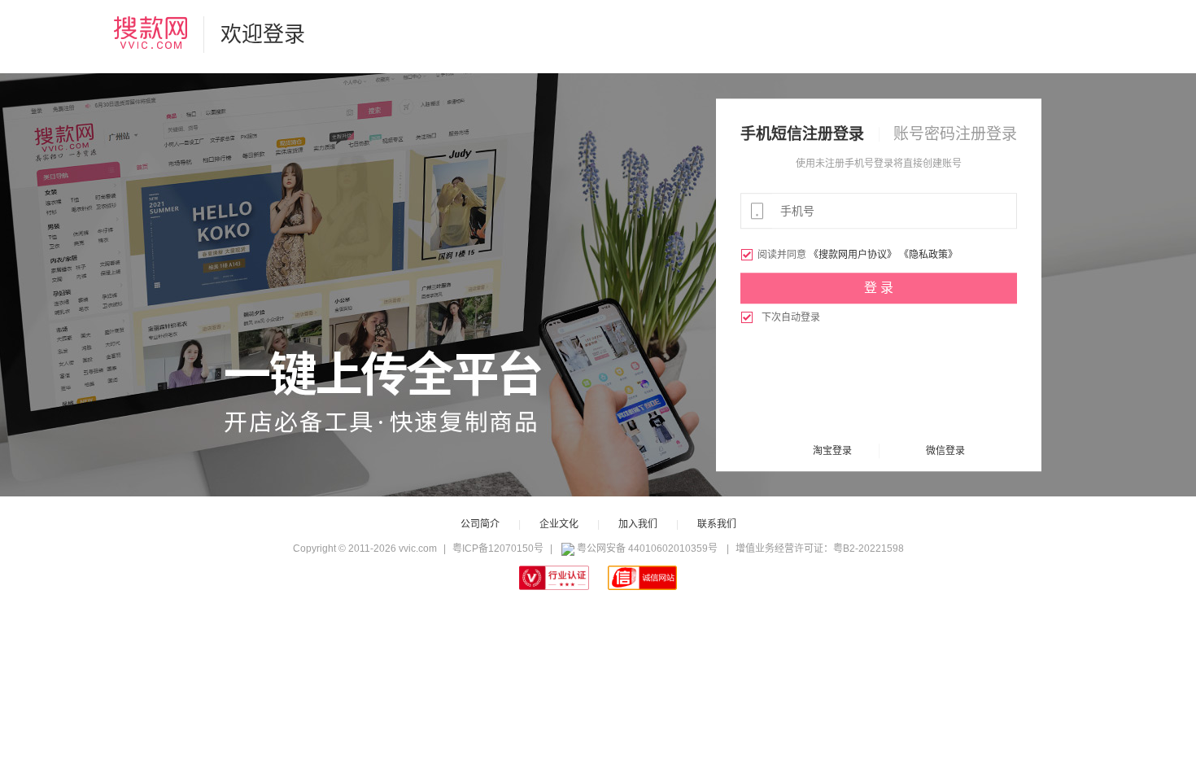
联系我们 (716, 524)
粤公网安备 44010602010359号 (647, 548)
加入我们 (637, 524)
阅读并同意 (774, 254)
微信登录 (945, 451)
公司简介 (480, 524)
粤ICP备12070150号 (497, 548)
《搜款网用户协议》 (853, 254)
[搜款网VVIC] (150, 32)
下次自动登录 (780, 317)
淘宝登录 (832, 451)
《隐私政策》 (928, 254)
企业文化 (558, 524)
